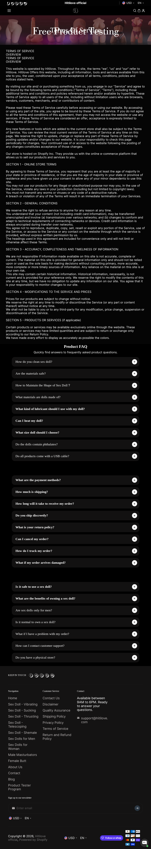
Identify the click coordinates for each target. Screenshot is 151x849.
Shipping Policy (54, 716)
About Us (15, 767)
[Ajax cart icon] (139, 10)
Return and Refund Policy (57, 737)
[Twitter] (12, 3)
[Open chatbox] (144, 843)
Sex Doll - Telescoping (17, 724)
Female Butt (17, 761)
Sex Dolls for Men (21, 739)
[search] (135, 10)
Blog (11, 779)
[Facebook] (7, 3)
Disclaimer (50, 704)
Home (12, 698)
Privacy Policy (53, 722)
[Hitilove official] (75, 10)
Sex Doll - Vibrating (22, 704)
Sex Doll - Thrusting (23, 716)
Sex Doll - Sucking (22, 710)
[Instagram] (16, 3)
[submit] (137, 808)
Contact (14, 773)
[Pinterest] (20, 3)
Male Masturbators (22, 755)
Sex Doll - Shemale (22, 733)
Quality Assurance (56, 710)
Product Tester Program (19, 787)
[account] (143, 10)
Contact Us (51, 698)
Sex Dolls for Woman (17, 746)
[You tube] (25, 3)
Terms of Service (55, 729)
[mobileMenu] (9, 10)
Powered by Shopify (33, 839)
